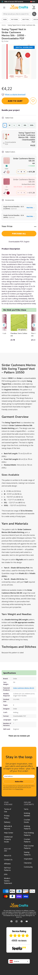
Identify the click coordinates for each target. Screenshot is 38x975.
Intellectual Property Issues (8, 839)
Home (4, 25)
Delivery (7, 822)
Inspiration (28, 859)
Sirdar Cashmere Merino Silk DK (23, 688)
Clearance (27, 863)
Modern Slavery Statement (8, 880)
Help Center (8, 833)
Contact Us (8, 859)
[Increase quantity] (24, 171)
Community (28, 867)
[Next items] (34, 325)
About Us (7, 855)
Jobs (5, 874)
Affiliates (7, 864)
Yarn (5, 19)
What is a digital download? (15, 94)
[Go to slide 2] (20, 81)
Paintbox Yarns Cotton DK (19, 334)
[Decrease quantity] (18, 171)
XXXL (32, 125)
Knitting (25, 19)
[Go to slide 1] (17, 81)
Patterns (14, 19)
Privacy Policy (19, 789)
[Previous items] (4, 325)
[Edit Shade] (6, 172)
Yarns (26, 809)
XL (19, 125)
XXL (25, 125)
